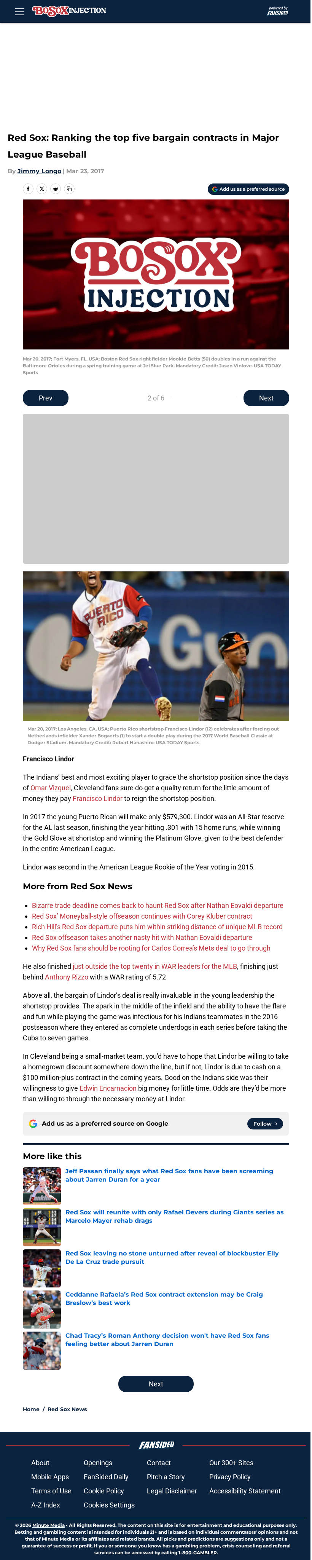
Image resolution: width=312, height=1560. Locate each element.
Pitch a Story (166, 1477)
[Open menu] (19, 11)
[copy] (69, 188)
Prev (46, 398)
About (40, 1463)
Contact (159, 1463)
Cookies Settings (109, 1505)
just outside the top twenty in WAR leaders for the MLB (154, 966)
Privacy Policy (230, 1477)
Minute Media (48, 1525)
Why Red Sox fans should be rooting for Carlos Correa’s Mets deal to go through (151, 948)
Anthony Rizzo (66, 977)
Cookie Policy (104, 1491)
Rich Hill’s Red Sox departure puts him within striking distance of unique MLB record (157, 927)
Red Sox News (67, 1409)
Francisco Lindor (98, 798)
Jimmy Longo (39, 171)
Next (266, 398)
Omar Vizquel (50, 788)
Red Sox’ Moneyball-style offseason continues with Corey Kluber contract (142, 916)
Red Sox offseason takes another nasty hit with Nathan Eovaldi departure (142, 937)
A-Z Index (45, 1505)
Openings (98, 1463)
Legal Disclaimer (172, 1491)
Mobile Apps (50, 1477)
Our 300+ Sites (231, 1463)
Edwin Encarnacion (108, 1088)
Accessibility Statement (245, 1491)
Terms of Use (51, 1491)
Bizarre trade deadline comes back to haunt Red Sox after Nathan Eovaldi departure (157, 905)
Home (31, 1409)
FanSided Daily (106, 1477)
